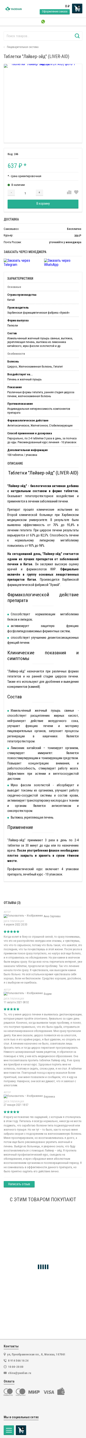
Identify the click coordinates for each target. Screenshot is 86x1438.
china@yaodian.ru (19, 1373)
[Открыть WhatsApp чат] (43, 22)
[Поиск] (77, 36)
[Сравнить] (69, 192)
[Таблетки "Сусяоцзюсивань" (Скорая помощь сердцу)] (43, 1246)
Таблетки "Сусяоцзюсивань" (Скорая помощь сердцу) (39, 1290)
